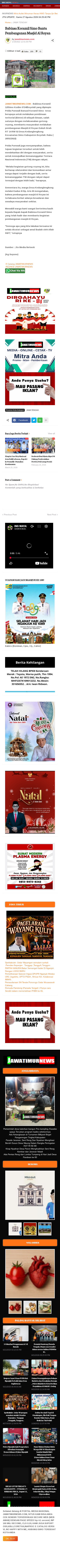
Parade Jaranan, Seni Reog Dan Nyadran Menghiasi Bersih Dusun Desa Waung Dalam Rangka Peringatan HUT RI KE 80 (30, 1143)
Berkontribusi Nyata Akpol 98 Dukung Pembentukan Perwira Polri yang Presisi (43, 459)
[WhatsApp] (40, 420)
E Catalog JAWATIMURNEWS (19, 264)
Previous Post (10, 514)
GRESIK (48, 6)
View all (51, 433)
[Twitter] (34, 420)
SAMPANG (26, 6)
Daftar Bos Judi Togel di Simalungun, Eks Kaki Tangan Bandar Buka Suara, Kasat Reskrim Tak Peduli (44, 1416)
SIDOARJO (16, 6)
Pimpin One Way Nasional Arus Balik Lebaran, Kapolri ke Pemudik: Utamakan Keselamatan (16, 460)
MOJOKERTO (37, 6)
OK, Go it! (10, 1538)
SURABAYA (5, 6)
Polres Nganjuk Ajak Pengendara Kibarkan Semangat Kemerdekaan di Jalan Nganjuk (16, 1449)
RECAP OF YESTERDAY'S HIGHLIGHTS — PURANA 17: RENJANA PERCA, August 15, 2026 (16, 1490)
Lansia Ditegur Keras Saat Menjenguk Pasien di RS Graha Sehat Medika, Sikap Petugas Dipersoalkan (44, 1490)
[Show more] (45, 420)
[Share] (52, 40)
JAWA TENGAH (20, 22)
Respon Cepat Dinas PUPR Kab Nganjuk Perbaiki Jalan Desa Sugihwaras (16, 1381)
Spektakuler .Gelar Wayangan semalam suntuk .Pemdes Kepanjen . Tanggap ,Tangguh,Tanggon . (15, 1416)
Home (8, 22)
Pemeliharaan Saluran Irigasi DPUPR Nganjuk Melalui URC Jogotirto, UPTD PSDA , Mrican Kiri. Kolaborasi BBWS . (30, 977)
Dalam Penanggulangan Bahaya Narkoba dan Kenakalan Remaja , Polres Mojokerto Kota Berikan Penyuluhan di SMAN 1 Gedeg (44, 1382)
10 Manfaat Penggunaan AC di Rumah (16, 1345)
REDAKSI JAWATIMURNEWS (19, 267)
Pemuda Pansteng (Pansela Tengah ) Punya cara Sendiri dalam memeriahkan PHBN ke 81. (44, 1348)
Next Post (51, 514)
